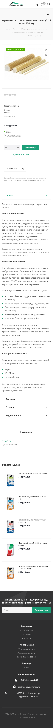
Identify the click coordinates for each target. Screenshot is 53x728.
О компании (26, 630)
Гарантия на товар (26, 656)
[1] (5, 95)
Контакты (26, 638)
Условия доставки (26, 653)
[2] (7, 95)
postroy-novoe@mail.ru (29, 686)
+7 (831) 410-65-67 (28, 680)
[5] (15, 95)
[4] (12, 95)
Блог (26, 667)
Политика (26, 634)
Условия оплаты (26, 649)
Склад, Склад (6, 441)
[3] (10, 95)
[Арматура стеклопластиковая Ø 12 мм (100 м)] (26, 64)
